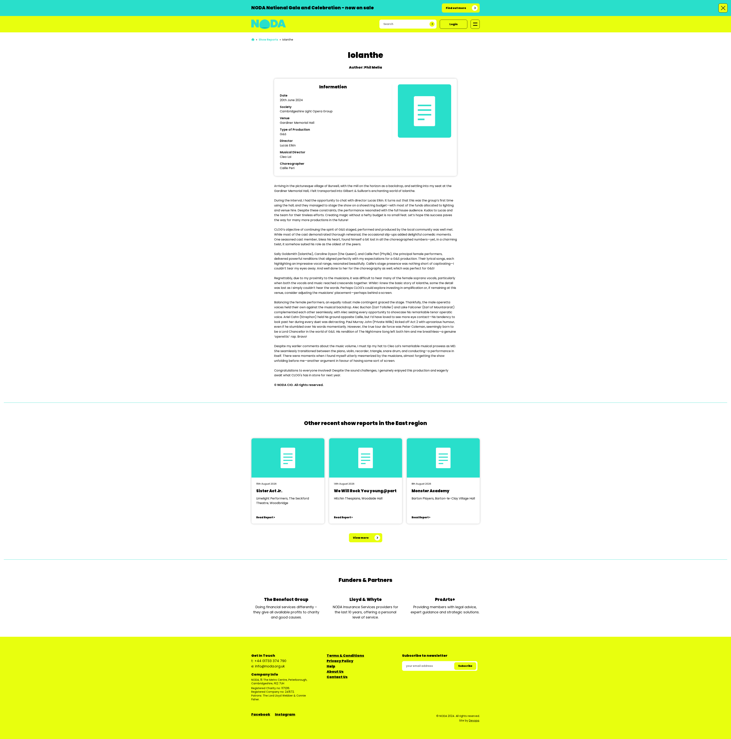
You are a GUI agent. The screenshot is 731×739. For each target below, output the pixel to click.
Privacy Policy (340, 660)
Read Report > (265, 517)
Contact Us (337, 676)
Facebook (260, 714)
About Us (335, 671)
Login (453, 24)
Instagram (285, 714)
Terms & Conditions (345, 655)
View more (361, 538)
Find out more (456, 8)
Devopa (474, 720)
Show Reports (268, 40)
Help (331, 666)
